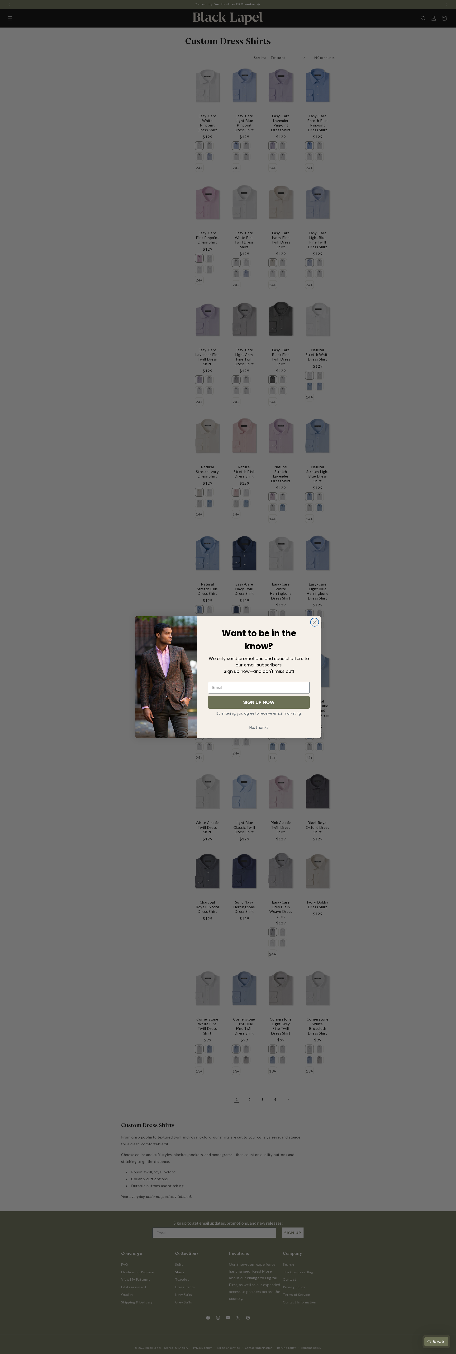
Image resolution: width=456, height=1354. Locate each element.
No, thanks (259, 727)
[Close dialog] (314, 622)
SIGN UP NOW (259, 702)
